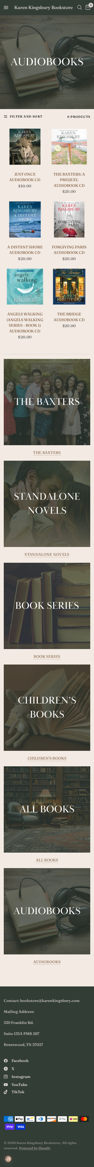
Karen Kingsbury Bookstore (43, 7)
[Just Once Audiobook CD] (25, 147)
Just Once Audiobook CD (24, 177)
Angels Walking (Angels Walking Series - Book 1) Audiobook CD (25, 322)
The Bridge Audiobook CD (69, 317)
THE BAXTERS (47, 452)
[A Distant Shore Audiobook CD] (25, 219)
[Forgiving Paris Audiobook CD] (69, 219)
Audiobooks (47, 962)
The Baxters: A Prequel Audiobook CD (69, 180)
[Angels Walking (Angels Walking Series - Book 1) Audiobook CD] (25, 287)
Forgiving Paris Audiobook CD (69, 250)
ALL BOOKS (47, 860)
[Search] (79, 7)
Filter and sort (26, 116)
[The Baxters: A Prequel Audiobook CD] (69, 147)
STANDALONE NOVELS (47, 554)
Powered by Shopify (34, 1148)
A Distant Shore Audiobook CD (25, 250)
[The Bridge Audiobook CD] (69, 287)
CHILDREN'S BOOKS (47, 758)
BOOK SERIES (47, 656)
